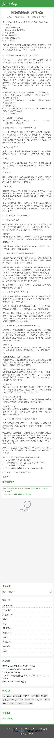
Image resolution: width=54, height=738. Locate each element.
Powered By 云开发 (41, 729)
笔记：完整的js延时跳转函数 (20, 494)
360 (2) (29, 703)
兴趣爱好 (7, 614)
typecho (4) (17, 696)
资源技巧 (7, 642)
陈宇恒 (5, 718)
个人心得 (7, 610)
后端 (5, 623)
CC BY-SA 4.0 (29, 729)
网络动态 (7, 646)
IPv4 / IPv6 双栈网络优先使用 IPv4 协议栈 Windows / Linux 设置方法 (26, 677)
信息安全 (7, 632)
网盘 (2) (14, 703)
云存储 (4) (35, 696)
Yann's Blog (9, 4)
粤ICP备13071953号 (27, 734)
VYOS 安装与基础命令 (11, 672)
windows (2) (29, 699)
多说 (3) (6, 699)
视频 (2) (6, 703)
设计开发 (7, 628)
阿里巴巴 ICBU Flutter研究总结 (14, 681)
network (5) (7, 696)
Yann (10, 17)
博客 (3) (14, 699)
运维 (5, 637)
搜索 (49, 591)
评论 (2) (39, 699)
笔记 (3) (44, 696)
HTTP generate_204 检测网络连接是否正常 (18, 666)
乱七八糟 (33, 17)
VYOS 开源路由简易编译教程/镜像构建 (17, 669)
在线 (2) (47, 699)
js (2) (21, 699)
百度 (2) (22, 703)
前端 (5, 619)
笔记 (5, 651)
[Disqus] (27, 549)
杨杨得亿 (11, 718)
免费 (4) (26, 696)
